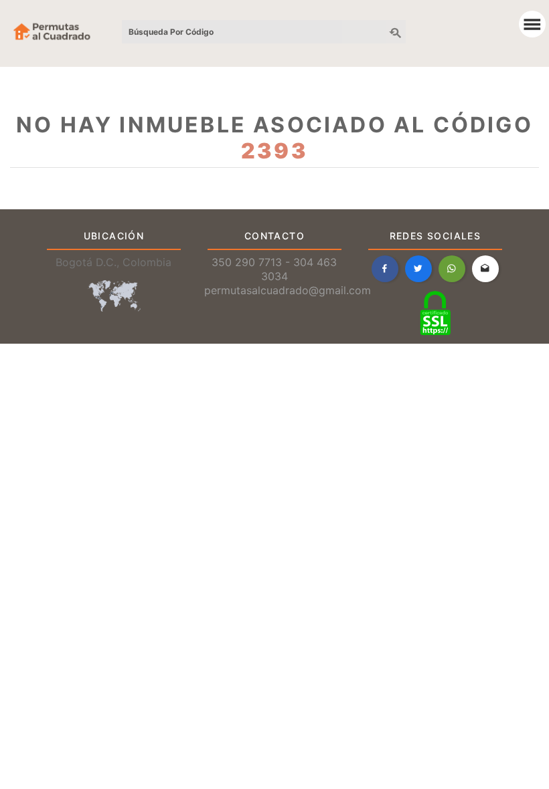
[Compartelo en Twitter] (418, 268)
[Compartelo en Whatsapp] (452, 268)
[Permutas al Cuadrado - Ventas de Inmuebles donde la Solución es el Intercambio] (534, 27)
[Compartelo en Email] (485, 268)
